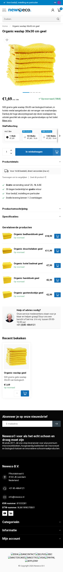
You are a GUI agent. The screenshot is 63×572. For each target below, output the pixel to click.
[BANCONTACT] (27, 554)
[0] (59, 10)
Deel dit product (37, 177)
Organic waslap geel (15, 372)
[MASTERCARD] (16, 557)
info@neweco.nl (16, 497)
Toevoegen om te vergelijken (14, 177)
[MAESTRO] (31, 557)
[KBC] (49, 554)
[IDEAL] (15, 554)
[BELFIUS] (40, 554)
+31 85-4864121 (17, 488)
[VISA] (41, 557)
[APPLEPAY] (31, 561)
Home (5, 26)
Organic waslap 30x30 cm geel (25, 26)
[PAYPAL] (50, 557)
